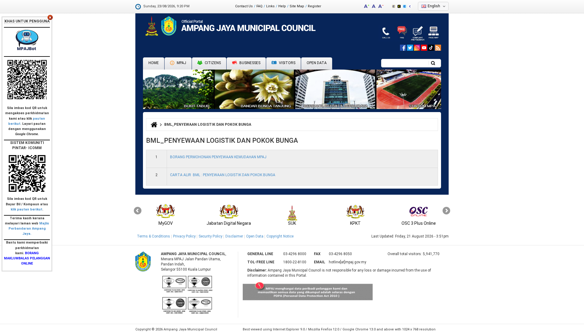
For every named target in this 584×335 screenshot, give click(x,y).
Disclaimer (234, 236)
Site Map (297, 6)
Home (153, 63)
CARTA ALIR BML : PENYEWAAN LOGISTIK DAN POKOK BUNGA (222, 175)
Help (282, 6)
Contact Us (244, 6)
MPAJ (181, 63)
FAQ (259, 6)
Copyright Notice (280, 236)
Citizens (212, 63)
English (434, 6)
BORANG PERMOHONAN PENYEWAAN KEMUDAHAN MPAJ (218, 157)
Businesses (249, 63)
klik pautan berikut (26, 209)
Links (270, 6)
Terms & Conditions (153, 236)
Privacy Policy (184, 236)
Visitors (286, 63)
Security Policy (210, 236)
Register (314, 6)
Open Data (317, 63)
